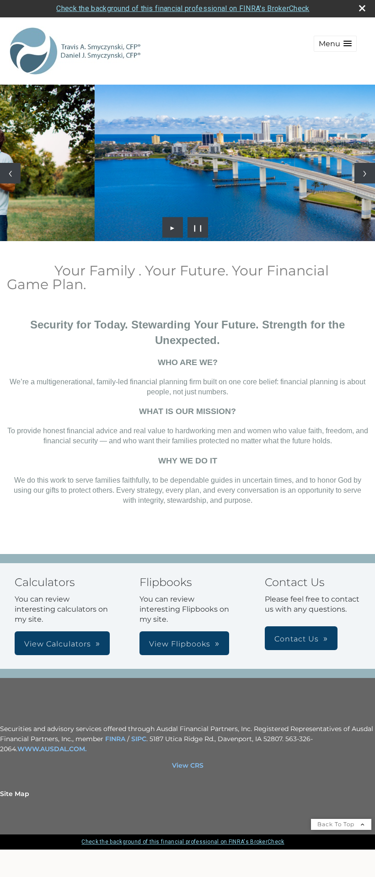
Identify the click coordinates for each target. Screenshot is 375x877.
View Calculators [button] (57, 644)
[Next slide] (364, 173)
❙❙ (198, 227)
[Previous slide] (10, 173)
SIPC (138, 739)
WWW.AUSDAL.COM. (51, 749)
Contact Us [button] (296, 639)
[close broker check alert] (362, 8)
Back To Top (336, 824)
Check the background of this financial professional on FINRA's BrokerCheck (182, 8)
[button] (335, 44)
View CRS (188, 765)
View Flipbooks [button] (179, 644)
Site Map (14, 794)
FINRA (115, 739)
